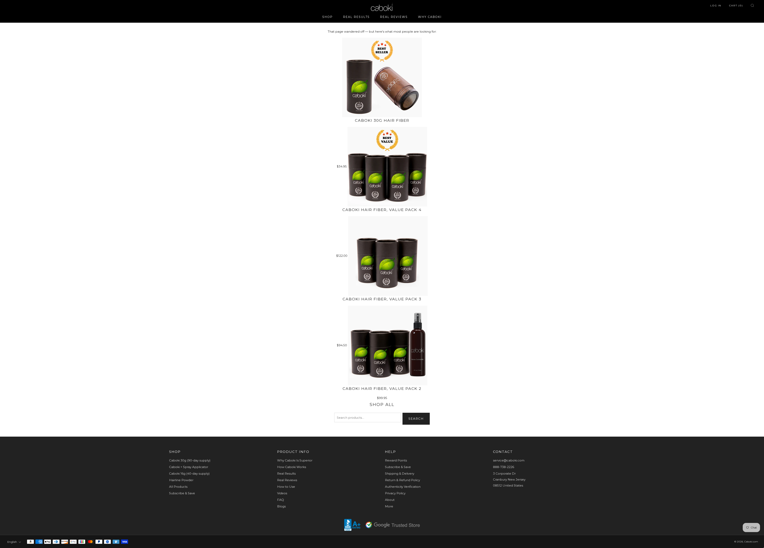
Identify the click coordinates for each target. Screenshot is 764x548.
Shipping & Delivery (399, 473)
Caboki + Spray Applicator (188, 467)
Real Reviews (287, 480)
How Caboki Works (291, 467)
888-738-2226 (503, 467)
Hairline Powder (181, 480)
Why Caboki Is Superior (294, 460)
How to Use (286, 487)
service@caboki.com (508, 460)
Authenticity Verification (403, 487)
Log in (715, 5)
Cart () (736, 5)
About (390, 500)
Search (416, 418)
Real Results (286, 473)
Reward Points (396, 460)
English (12, 541)
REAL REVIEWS (394, 17)
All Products (178, 487)
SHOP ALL (382, 404)
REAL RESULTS (356, 17)
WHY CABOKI (430, 17)
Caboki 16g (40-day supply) (189, 473)
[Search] (752, 5)
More (389, 506)
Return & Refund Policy (402, 480)
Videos (282, 493)
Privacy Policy (395, 493)
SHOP (327, 17)
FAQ (280, 500)
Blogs (281, 506)
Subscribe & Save (182, 493)
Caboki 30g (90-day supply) (189, 460)
